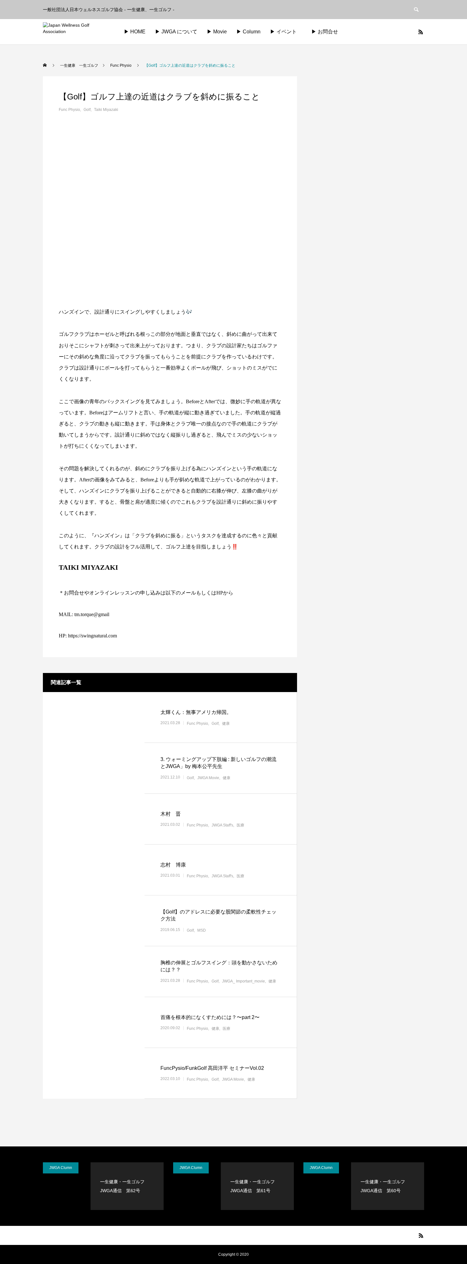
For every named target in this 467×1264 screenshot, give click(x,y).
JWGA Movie (208, 778)
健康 (226, 723)
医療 (240, 825)
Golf (87, 109)
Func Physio (69, 109)
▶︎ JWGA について (176, 31)
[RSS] (420, 31)
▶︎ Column (248, 31)
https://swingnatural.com (92, 635)
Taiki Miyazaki (106, 109)
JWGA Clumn (60, 1167)
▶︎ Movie (217, 31)
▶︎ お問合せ (329, 31)
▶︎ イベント (283, 31)
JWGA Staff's (222, 825)
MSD (201, 930)
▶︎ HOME (135, 31)
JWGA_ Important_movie (243, 981)
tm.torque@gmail (91, 614)
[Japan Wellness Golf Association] (76, 31)
